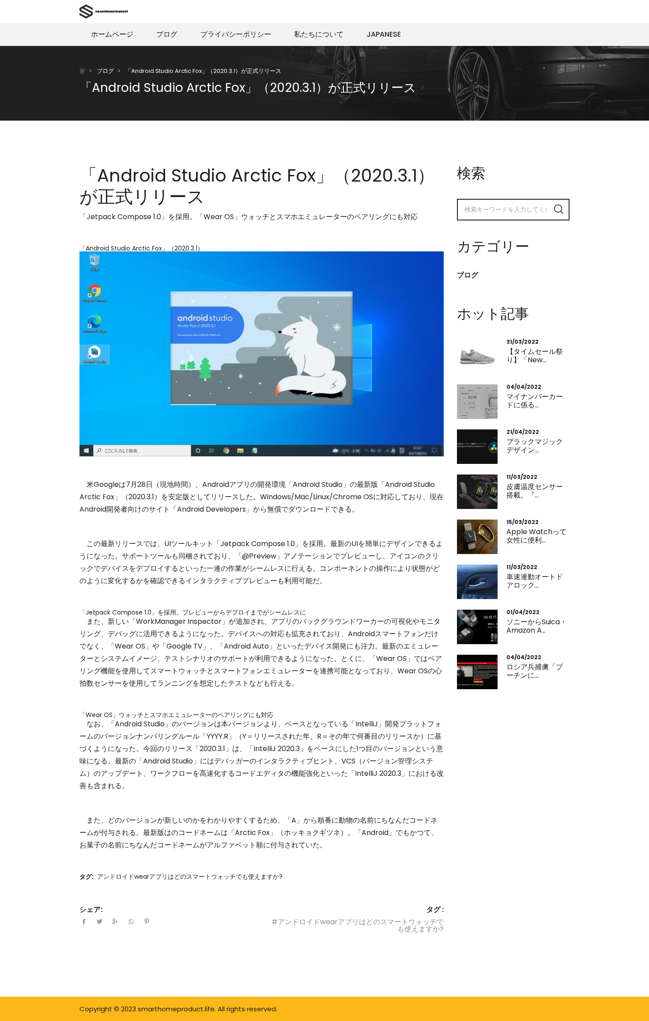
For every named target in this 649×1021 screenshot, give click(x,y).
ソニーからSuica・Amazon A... (536, 626)
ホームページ (112, 34)
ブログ (166, 34)
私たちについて (318, 34)
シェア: (90, 909)
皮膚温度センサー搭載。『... (534, 491)
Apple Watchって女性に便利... (536, 536)
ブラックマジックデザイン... (534, 445)
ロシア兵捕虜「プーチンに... (534, 671)
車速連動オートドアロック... (534, 581)
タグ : (435, 909)
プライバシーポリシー (235, 34)
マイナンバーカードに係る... (534, 400)
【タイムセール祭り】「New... (534, 355)
